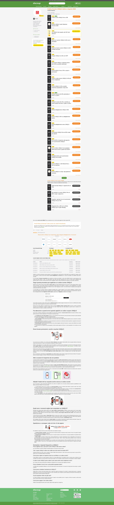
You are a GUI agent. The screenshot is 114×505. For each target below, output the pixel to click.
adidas (67, 250)
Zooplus (62, 250)
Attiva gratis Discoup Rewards (38, 45)
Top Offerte (49, 6)
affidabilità (42, 227)
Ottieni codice (76, 16)
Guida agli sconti (35, 499)
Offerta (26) (36, 31)
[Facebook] (74, 490)
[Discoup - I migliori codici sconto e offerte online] (37, 3)
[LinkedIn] (77, 490)
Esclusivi (44, 6)
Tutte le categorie (36, 498)
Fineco (59, 250)
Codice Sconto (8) (36, 30)
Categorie (62, 6)
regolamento (35, 43)
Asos (69, 250)
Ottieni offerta (76, 23)
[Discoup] (40, 490)
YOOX (50, 250)
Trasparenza (48, 499)
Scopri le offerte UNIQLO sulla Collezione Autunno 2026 (57, 0)
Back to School (75, 6)
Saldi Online (70, 6)
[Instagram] (80, 490)
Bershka (72, 250)
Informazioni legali (49, 498)
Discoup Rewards (39, 6)
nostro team (59, 225)
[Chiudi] (113, 0)
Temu (55, 250)
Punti (42, 15)
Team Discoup (48, 500)
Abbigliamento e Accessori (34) (36, 37)
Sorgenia (51, 255)
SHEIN (53, 250)
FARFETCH (76, 250)
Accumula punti (76, 31)
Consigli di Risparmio (51, 10)
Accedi (78, 3)
